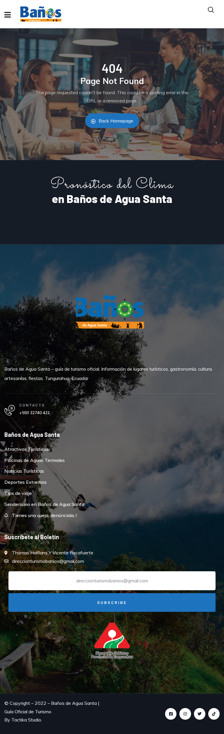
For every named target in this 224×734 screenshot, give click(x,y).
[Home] (110, 316)
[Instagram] (185, 713)
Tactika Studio (26, 720)
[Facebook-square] (170, 713)
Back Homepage (116, 121)
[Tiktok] (214, 713)
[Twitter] (199, 713)
